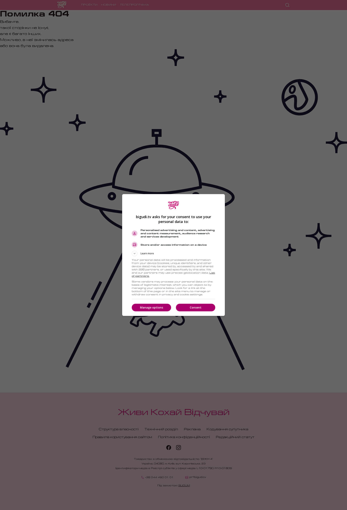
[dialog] (173, 255)
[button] (173, 253)
